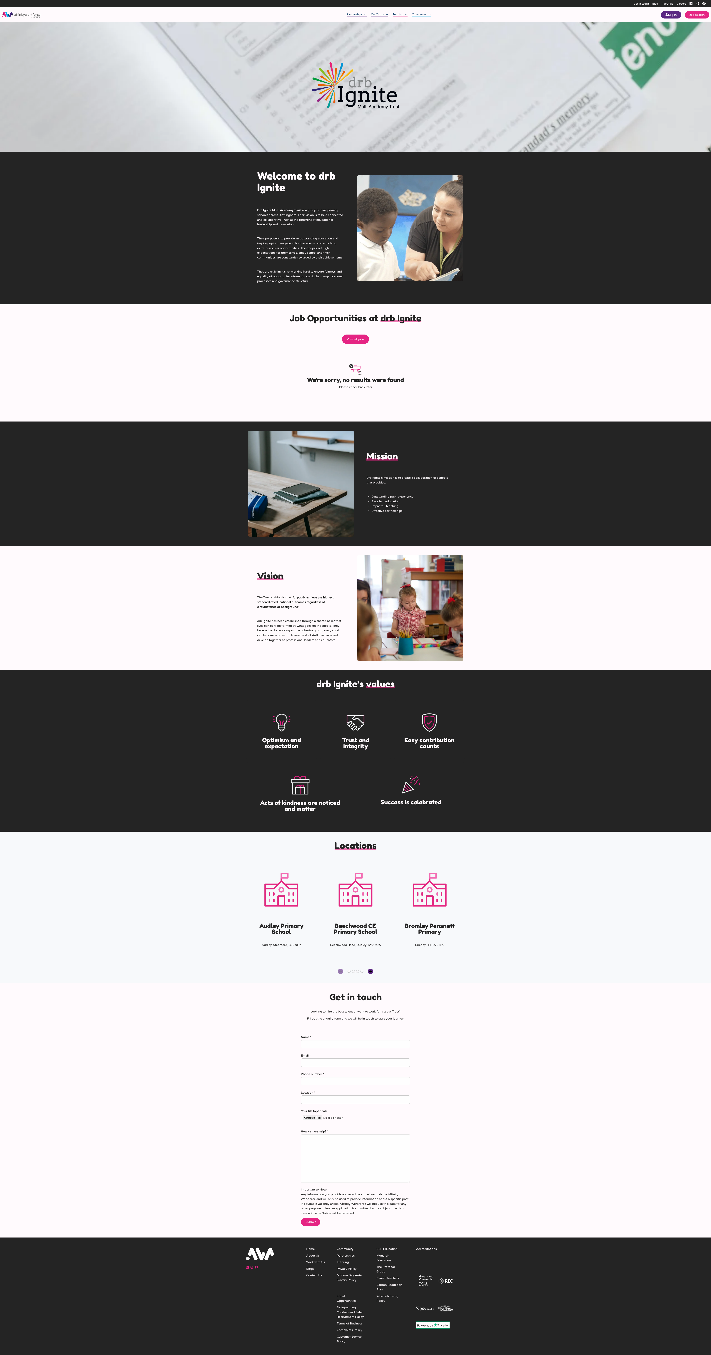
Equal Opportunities (346, 1298)
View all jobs (355, 339)
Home (310, 1249)
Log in (672, 15)
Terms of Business (350, 1323)
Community (419, 14)
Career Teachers (387, 1278)
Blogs (310, 1269)
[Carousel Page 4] (362, 971)
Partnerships (355, 14)
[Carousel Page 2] (353, 971)
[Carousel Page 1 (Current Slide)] (349, 971)
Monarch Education (383, 1258)
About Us (313, 1255)
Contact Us (314, 1275)
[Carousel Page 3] (357, 971)
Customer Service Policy (349, 1339)
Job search (697, 15)
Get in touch (641, 3)
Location (308, 1092)
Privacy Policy (347, 1269)
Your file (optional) (314, 1111)
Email (306, 1055)
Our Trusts (378, 14)
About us (667, 3)
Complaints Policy (349, 1330)
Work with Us (315, 1262)
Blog (655, 3)
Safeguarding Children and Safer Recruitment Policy (350, 1312)
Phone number (312, 1074)
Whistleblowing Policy (387, 1298)
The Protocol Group (385, 1269)
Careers (681, 3)
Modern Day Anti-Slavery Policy (349, 1277)
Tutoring (398, 14)
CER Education (387, 1249)
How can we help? (314, 1131)
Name (306, 1037)
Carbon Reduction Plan (389, 1287)
